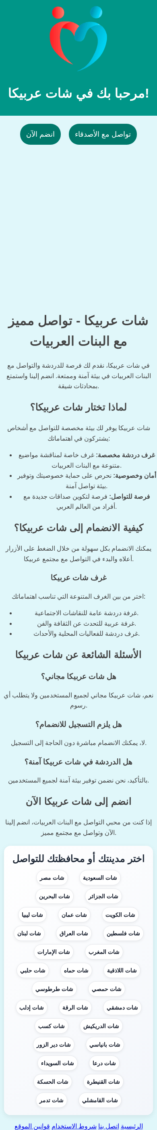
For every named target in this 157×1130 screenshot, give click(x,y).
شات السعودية (100, 877)
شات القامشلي (100, 1100)
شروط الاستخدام (74, 1126)
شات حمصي (107, 989)
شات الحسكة (52, 1081)
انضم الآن (40, 134)
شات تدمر (51, 1100)
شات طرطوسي (54, 989)
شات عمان (74, 914)
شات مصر (52, 877)
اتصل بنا (108, 1126)
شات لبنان (29, 933)
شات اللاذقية (122, 970)
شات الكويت (120, 914)
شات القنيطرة (103, 1081)
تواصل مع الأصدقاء (103, 134)
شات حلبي (32, 970)
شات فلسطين (123, 933)
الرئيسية (132, 1126)
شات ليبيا (32, 914)
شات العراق (74, 933)
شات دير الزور (54, 1044)
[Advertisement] (78, 223)
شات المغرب (104, 952)
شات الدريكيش (101, 1026)
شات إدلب (31, 1007)
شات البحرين (54, 896)
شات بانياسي (104, 1044)
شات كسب (51, 1026)
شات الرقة (75, 1007)
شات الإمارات (53, 952)
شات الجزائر (103, 896)
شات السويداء (57, 1063)
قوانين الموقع (32, 1126)
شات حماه (76, 970)
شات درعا (104, 1063)
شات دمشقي (122, 1007)
